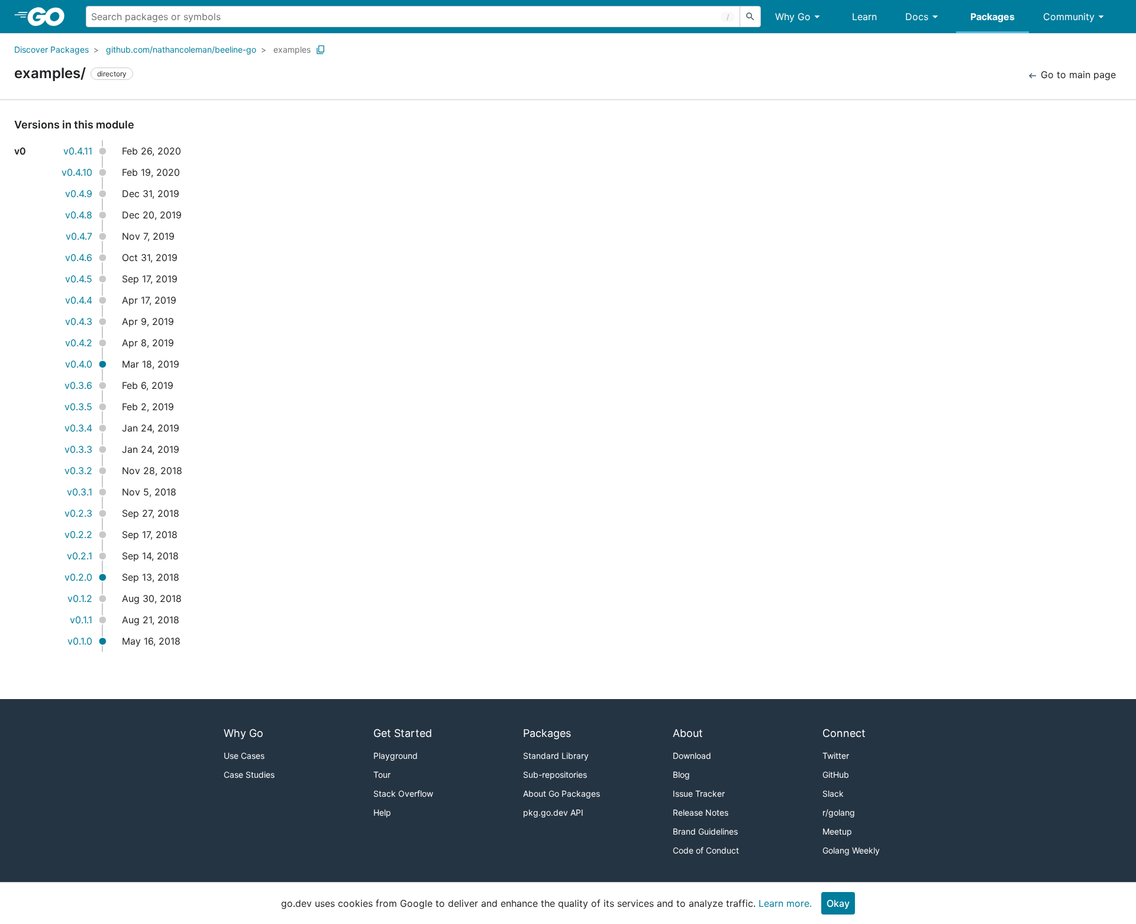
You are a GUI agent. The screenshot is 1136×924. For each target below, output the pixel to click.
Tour (381, 775)
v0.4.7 (79, 236)
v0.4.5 (78, 279)
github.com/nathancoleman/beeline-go (181, 49)
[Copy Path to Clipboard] (320, 49)
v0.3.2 (78, 471)
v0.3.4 (78, 428)
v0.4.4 (78, 300)
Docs (916, 16)
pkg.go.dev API (553, 812)
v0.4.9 (78, 193)
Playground (395, 756)
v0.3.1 (79, 492)
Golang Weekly (851, 850)
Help (382, 812)
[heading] (50, 16)
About (688, 733)
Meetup (837, 831)
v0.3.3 (78, 449)
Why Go (793, 16)
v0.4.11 (77, 151)
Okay (838, 903)
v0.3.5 (78, 407)
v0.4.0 (78, 364)
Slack (833, 793)
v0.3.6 (78, 385)
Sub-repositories (555, 775)
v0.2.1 (79, 556)
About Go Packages (561, 793)
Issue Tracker (699, 793)
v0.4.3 (78, 321)
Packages (992, 16)
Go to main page (1077, 75)
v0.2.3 (78, 513)
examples (292, 49)
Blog (681, 775)
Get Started (402, 733)
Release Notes (700, 812)
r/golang (838, 812)
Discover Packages (51, 49)
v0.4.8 (78, 215)
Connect (844, 733)
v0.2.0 (78, 577)
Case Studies (249, 775)
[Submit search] (750, 16)
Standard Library (556, 756)
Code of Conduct (706, 850)
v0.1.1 (81, 620)
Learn (864, 16)
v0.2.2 (78, 534)
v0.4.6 (78, 257)
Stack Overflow (403, 793)
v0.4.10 (77, 172)
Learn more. (785, 903)
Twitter (835, 756)
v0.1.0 (79, 641)
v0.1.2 (79, 598)
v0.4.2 (78, 343)
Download (692, 756)
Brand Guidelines (705, 831)
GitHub (835, 775)
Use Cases (244, 756)
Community (1069, 16)
